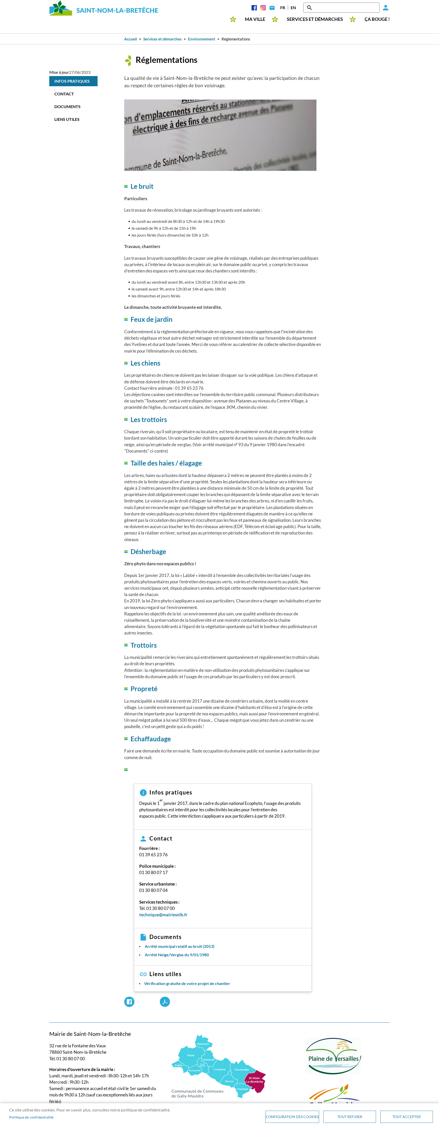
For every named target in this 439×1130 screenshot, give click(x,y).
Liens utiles (67, 119)
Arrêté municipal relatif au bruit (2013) (179, 946)
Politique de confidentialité (31, 1117)
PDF (165, 1002)
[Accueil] (104, 8)
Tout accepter (407, 1117)
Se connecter (385, 8)
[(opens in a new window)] (218, 1065)
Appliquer (310, 7)
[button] (220, 135)
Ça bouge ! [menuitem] (377, 19)
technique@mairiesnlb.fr (163, 914)
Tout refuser (349, 1117)
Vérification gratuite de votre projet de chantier (187, 983)
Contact (272, 8)
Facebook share (129, 1002)
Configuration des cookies (292, 1117)
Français (282, 7)
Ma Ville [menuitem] (255, 19)
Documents (67, 106)
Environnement (201, 39)
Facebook (254, 8)
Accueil (130, 39)
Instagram (263, 8)
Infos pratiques (72, 81)
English (293, 7)
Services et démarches (162, 39)
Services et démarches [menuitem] (315, 19)
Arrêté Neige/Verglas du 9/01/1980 (177, 954)
